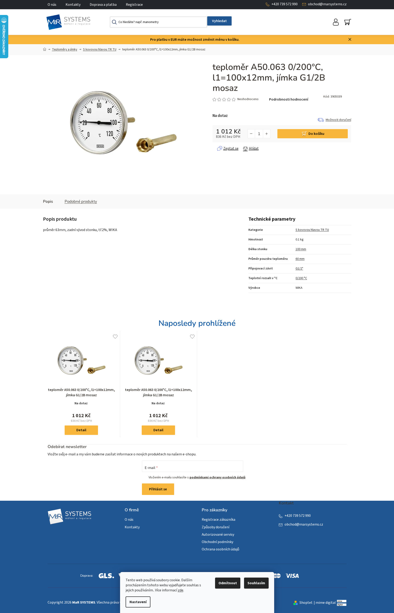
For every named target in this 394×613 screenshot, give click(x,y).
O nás (52, 4)
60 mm (300, 259)
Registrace (134, 4)
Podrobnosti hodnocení (288, 99)
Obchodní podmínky (217, 541)
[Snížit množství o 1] (251, 133)
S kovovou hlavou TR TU (312, 230)
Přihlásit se (158, 489)
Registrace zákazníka (218, 519)
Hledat (219, 21)
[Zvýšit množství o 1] (266, 133)
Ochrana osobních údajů (220, 549)
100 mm (301, 249)
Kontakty (73, 4)
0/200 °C (301, 278)
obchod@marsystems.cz (327, 4)
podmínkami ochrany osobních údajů (217, 477)
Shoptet (306, 602)
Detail (81, 430)
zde (180, 590)
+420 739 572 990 (284, 4)
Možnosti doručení (338, 120)
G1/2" (299, 268)
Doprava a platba (103, 4)
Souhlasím (256, 583)
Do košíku (316, 133)
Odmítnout (228, 583)
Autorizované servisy (218, 534)
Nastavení (138, 601)
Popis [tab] (48, 201)
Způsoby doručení (215, 527)
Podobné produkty (81, 201)
